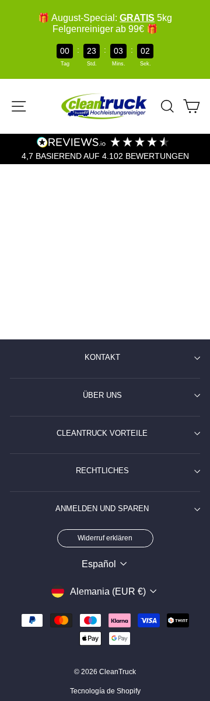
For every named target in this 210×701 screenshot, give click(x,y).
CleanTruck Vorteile (102, 433)
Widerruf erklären (105, 538)
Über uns (102, 395)
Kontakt (102, 357)
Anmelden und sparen (102, 509)
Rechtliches (102, 471)
